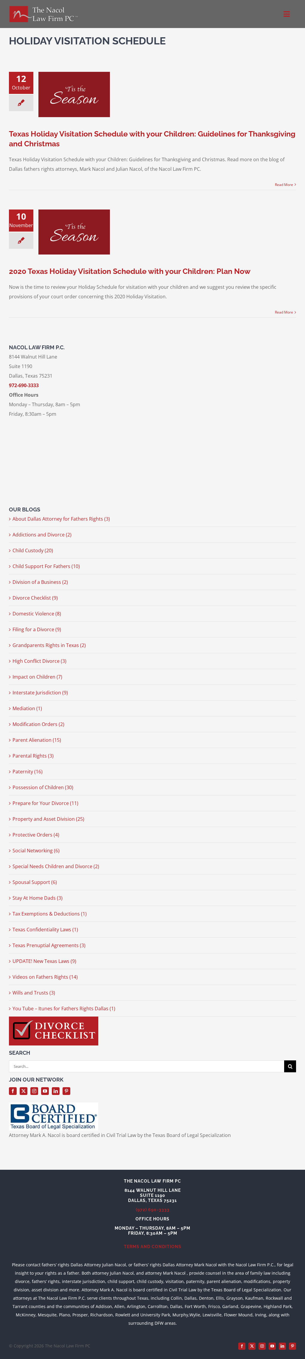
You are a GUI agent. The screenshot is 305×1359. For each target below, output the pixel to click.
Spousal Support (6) (35, 882)
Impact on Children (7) (37, 677)
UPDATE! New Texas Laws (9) (44, 961)
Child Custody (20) (33, 550)
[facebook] (13, 1091)
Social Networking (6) (36, 850)
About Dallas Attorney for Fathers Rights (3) (61, 519)
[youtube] (45, 1091)
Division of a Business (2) (40, 582)
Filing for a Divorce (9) (37, 629)
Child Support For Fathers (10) (46, 566)
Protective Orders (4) (36, 834)
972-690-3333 (24, 385)
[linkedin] (56, 1091)
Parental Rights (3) (33, 756)
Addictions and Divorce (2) (42, 534)
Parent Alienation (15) (37, 740)
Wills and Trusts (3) (34, 992)
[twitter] (23, 1091)
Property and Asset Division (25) (48, 819)
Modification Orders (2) (38, 724)
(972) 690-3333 (152, 1209)
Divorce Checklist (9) (35, 598)
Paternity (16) (28, 771)
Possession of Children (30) (43, 787)
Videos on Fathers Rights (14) (45, 977)
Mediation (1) (27, 708)
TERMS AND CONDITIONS (152, 1246)
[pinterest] (66, 1091)
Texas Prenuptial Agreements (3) (49, 945)
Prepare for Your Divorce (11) (45, 803)
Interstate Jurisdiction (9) (40, 692)
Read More (284, 184)
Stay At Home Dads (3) (38, 898)
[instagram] (34, 1091)
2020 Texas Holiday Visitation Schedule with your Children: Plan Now (129, 271)
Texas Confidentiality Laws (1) (45, 929)
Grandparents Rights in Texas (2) (49, 645)
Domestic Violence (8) (37, 613)
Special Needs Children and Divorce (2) (56, 866)
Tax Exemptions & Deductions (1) (50, 913)
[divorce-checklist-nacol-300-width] (53, 1019)
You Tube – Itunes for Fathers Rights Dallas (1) (64, 1008)
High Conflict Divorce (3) (39, 661)
